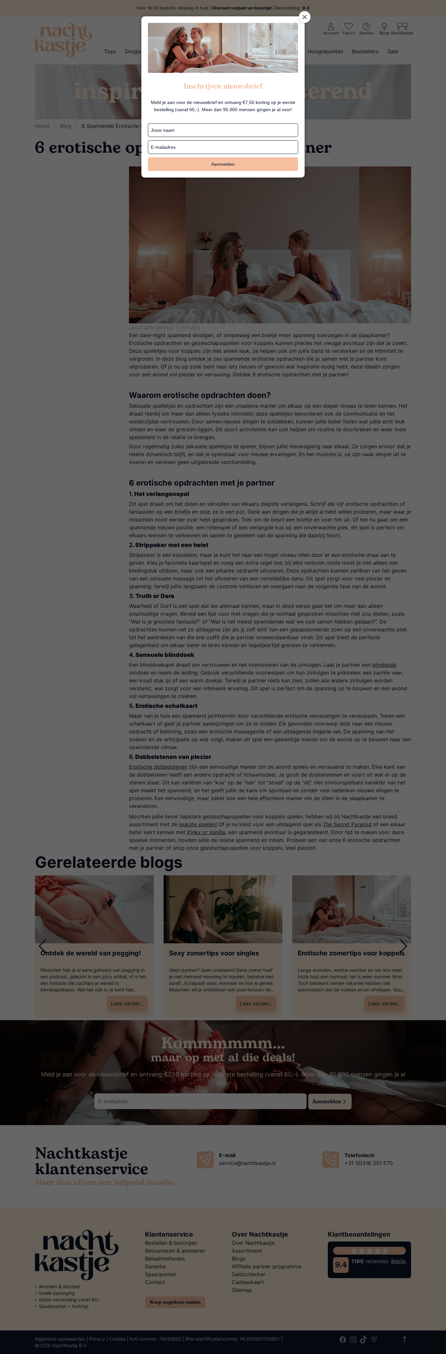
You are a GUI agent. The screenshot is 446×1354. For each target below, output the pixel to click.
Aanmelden (223, 164)
